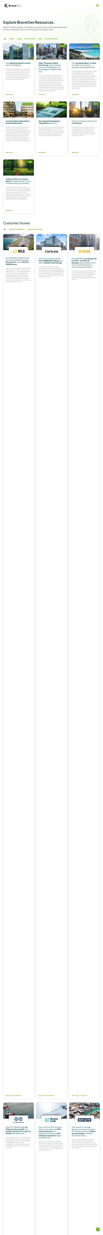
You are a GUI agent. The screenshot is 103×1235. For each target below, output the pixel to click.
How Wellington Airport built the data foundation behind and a (17, 261)
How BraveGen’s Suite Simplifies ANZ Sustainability (18, 181)
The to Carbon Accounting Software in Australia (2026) (84, 65)
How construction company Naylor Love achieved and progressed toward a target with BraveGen (50, 1132)
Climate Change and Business (84, 122)
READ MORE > (9, 94)
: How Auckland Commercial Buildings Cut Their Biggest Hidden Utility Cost (50, 67)
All (5, 39)
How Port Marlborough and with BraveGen (18, 1130)
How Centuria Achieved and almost (50, 260)
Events (11, 39)
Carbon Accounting (35, 229)
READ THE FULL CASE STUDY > (14, 1095)
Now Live (49, 122)
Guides (19, 39)
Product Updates (51, 39)
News (40, 39)
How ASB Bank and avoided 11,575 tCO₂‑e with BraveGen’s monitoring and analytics (84, 262)
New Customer (30, 39)
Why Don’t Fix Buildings (18, 64)
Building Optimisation (17, 229)
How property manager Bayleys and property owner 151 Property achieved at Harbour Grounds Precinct (84, 1131)
